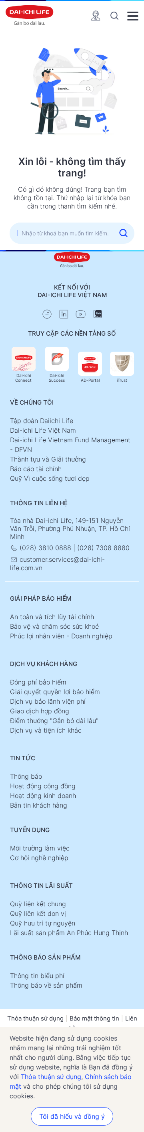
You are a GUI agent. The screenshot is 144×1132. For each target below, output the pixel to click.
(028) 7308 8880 (103, 548)
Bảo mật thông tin (94, 1018)
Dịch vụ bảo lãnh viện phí (48, 701)
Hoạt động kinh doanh (43, 796)
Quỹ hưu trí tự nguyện (42, 923)
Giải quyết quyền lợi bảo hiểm (55, 692)
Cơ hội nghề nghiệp (39, 858)
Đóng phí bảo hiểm (38, 682)
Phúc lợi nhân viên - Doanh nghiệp (61, 636)
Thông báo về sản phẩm (46, 985)
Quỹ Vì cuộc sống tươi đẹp (50, 478)
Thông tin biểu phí (37, 976)
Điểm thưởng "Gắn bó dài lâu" (54, 721)
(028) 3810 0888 (45, 548)
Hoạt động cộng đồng (43, 786)
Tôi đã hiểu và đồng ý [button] (72, 1116)
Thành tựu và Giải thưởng (48, 459)
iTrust (122, 380)
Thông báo (26, 776)
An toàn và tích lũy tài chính (52, 617)
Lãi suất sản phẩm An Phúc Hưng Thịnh (69, 933)
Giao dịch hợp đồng (39, 711)
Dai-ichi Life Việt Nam (43, 430)
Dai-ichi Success (57, 378)
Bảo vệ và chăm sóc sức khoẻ (54, 626)
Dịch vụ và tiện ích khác (46, 730)
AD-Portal (90, 380)
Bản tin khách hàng (38, 805)
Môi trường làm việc (40, 848)
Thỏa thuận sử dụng (35, 1018)
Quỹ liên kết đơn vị (38, 913)
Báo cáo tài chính (36, 469)
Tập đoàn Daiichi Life (41, 421)
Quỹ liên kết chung (38, 904)
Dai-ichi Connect (23, 378)
